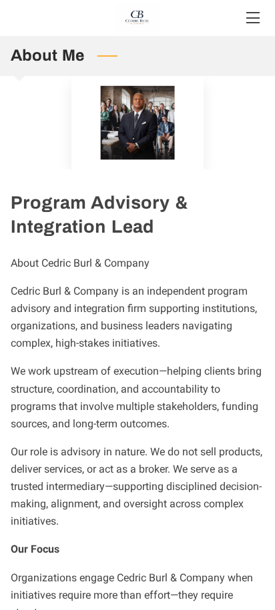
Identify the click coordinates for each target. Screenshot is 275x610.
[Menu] (252, 18)
